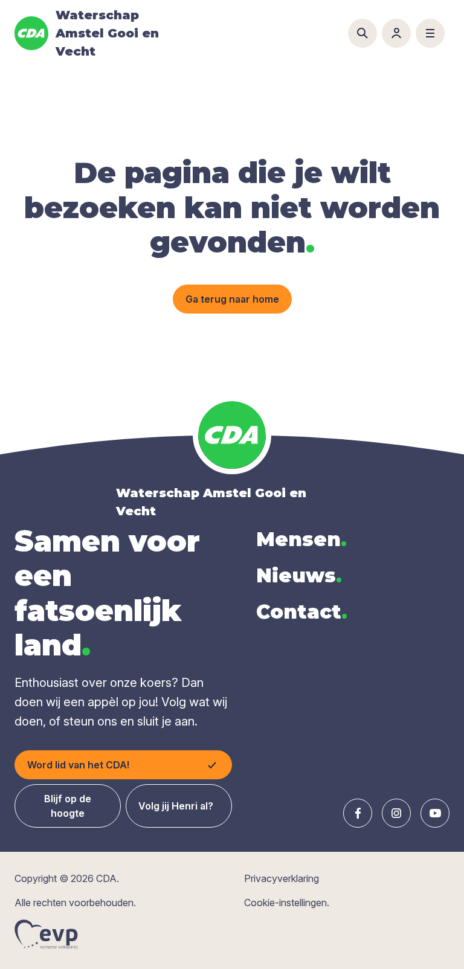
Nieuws (299, 575)
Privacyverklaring (281, 878)
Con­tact (301, 611)
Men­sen (301, 539)
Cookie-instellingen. (286, 903)
